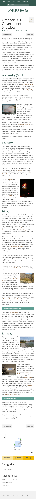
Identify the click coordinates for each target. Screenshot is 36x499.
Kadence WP (25, 495)
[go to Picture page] (9, 109)
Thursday (7, 142)
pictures (18, 458)
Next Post (30, 34)
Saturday (7, 333)
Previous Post (7, 34)
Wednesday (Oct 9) (13, 75)
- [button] (4, 437)
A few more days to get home (11, 480)
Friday (5, 211)
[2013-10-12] (21, 441)
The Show (6, 485)
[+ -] (18, 444)
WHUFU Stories (18, 10)
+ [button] (4, 435)
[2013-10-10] (19, 446)
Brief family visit (7, 482)
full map (7, 458)
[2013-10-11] (19, 441)
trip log (28, 458)
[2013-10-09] (15, 446)
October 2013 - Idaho (17, 31)
